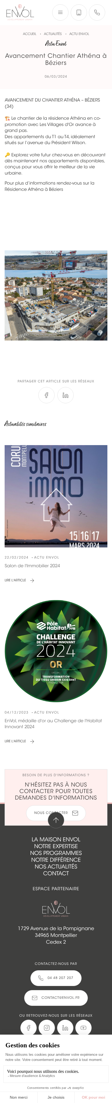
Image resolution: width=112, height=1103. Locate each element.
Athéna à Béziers (45, 189)
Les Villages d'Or (57, 124)
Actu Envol (79, 34)
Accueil (29, 34)
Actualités (53, 34)
